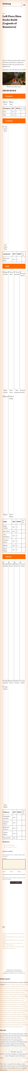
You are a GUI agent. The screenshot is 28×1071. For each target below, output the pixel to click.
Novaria (25, 984)
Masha (2, 1026)
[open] (24, 5)
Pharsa (17, 1010)
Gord (12, 1026)
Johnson (21, 998)
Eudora (14, 1008)
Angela (23, 1004)
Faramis (14, 1022)
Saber (8, 1012)
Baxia (12, 1020)
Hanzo (10, 1022)
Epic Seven (20, 1062)
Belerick (6, 1016)
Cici (14, 984)
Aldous (14, 1004)
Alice (1, 992)
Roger (25, 994)
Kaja (26, 996)
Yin (5, 988)
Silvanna (19, 1006)
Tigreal (12, 996)
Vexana (21, 1026)
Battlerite (23, 1050)
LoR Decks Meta (10, 845)
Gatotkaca (3, 1000)
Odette (5, 1022)
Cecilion (11, 1014)
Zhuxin (7, 984)
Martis (12, 1024)
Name (4, 871)
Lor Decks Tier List (11, 847)
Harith (21, 1016)
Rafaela (9, 998)
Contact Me (20, 1070)
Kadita (2, 1020)
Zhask (8, 1000)
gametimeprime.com (9, 971)
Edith (1, 988)
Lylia (1, 1022)
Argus (14, 1018)
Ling (22, 1000)
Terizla (16, 1026)
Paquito (25, 990)
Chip (11, 984)
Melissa (18, 986)
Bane (15, 1014)
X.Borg (25, 1016)
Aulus (5, 990)
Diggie (17, 992)
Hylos (11, 1006)
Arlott (1, 986)
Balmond (19, 1014)
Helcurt (12, 1000)
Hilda (15, 1024)
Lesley (2, 1008)
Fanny (1, 1014)
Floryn (23, 988)
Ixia (21, 984)
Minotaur (17, 1020)
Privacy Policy (12, 1070)
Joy (5, 986)
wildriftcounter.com (13, 973)
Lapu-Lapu (7, 1010)
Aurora (20, 1024)
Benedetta (16, 990)
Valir (9, 1020)
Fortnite (2, 1056)
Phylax (8, 988)
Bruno (16, 996)
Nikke (25, 1062)
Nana (5, 1020)
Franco (12, 1010)
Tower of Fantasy (11, 1062)
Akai (1, 1018)
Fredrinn (8, 986)
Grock (5, 1018)
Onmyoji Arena (14, 1048)
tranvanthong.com (18, 971)
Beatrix (13, 1002)
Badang (19, 1022)
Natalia (22, 992)
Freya (24, 1014)
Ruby (23, 1012)
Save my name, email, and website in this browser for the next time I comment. (13, 878)
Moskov (19, 1018)
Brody (21, 990)
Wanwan (12, 992)
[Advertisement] (14, 44)
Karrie (24, 1022)
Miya (17, 998)
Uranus (7, 1006)
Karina (6, 1014)
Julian (13, 986)
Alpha (25, 1010)
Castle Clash (13, 1060)
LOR (3, 13)
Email (11, 871)
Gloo (21, 1002)
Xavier (23, 986)
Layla (24, 1006)
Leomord (24, 1018)
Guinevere (3, 998)
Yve (24, 1002)
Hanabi (13, 998)
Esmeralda (6, 992)
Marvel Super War (5, 1052)
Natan (1, 990)
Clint (1, 1012)
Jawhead (15, 994)
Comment (4, 858)
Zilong (2, 1004)
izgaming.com (6, 973)
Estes (5, 1004)
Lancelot (2, 996)
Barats (21, 1010)
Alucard (2, 1006)
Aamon (19, 988)
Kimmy (2, 1024)
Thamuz (7, 1024)
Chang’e (2, 994)
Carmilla (11, 1016)
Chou (6, 994)
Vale (4, 1012)
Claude (2, 1002)
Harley (10, 1004)
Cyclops (18, 1012)
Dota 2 (2, 1048)
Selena (11, 994)
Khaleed (9, 1018)
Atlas (15, 1006)
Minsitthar (7, 1026)
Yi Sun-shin (7, 1008)
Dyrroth (25, 1024)
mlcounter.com (22, 973)
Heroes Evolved (15, 1050)
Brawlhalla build (22, 1058)
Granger (10, 990)
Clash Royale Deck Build (10, 1058)
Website (19, 871)
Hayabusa (7, 1002)
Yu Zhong (13, 1012)
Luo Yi (18, 1004)
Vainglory (7, 1048)
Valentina (13, 988)
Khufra (21, 994)
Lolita (1, 1016)
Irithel (22, 1020)
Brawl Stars (7, 1050)
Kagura (8, 996)
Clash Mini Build (4, 1060)
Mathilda (21, 996)
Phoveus (17, 1000)
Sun (17, 1008)
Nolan (18, 984)
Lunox (16, 1016)
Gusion (17, 1002)
